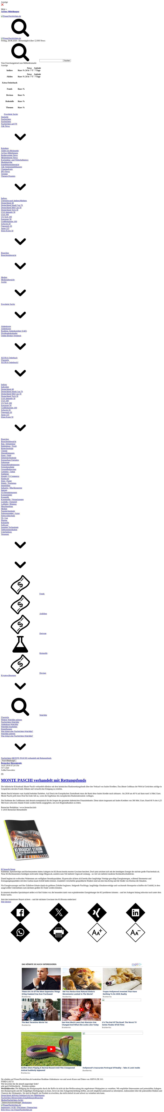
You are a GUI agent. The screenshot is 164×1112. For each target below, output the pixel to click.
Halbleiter (5, 474)
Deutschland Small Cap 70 (12, 205)
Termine (4, 174)
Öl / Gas (4, 518)
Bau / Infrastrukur (8, 444)
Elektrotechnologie (8, 458)
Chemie (4, 451)
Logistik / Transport (9, 502)
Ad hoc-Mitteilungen (10, 11)
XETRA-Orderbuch (9, 358)
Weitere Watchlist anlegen (11, 720)
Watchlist (43, 715)
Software (4, 525)
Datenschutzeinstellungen (11, 1103)
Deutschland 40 (7, 203)
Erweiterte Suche (11, 114)
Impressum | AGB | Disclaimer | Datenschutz (19, 1107)
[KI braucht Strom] (25, 867)
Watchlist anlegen (8, 734)
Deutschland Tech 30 (9, 210)
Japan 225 (5, 228)
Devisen (42, 673)
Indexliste (5, 387)
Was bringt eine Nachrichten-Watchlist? (17, 731)
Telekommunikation (9, 529)
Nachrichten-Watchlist (10, 722)
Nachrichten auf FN (9, 124)
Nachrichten (6, 119)
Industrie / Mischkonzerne (11, 488)
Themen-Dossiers (8, 176)
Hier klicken (6, 902)
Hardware (5, 478)
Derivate (42, 633)
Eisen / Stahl (6, 455)
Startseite (4, 117)
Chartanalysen (7, 169)
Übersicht (5, 360)
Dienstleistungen (7, 453)
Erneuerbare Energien (10, 460)
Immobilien (5, 485)
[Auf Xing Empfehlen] (97, 921)
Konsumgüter (6, 495)
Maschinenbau (7, 506)
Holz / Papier (6, 481)
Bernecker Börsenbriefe (17, 810)
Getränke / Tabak (8, 472)
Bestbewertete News (9, 155)
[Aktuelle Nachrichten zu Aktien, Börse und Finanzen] (11, 16)
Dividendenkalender (9, 333)
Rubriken (5, 148)
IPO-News (5, 171)
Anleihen (43, 613)
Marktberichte (6, 162)
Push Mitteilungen (8, 761)
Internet (4, 490)
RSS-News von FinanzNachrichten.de (16, 1110)
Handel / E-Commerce (10, 476)
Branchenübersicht (8, 255)
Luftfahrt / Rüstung (9, 504)
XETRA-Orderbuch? (9, 362)
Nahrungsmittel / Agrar (10, 513)
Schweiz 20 (6, 224)
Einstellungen (6, 729)
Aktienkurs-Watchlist (9, 724)
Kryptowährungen (8, 675)
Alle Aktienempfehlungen (11, 167)
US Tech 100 (6, 217)
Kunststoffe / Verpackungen (12, 499)
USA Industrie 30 (8, 212)
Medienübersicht (7, 280)
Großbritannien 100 (9, 221)
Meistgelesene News (9, 158)
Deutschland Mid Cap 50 (11, 207)
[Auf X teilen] (58, 921)
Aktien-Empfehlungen (26, 1098)
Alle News (5, 126)
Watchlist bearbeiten (9, 727)
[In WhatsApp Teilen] (20, 941)
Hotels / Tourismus (8, 483)
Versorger (5, 534)
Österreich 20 (6, 226)
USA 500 (5, 214)
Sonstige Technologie (9, 527)
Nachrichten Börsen (9, 1098)
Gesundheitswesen (8, 469)
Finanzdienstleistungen (10, 465)
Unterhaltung (6, 532)
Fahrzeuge (5, 462)
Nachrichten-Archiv (15, 1100)
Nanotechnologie (8, 511)
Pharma (4, 520)
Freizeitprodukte (7, 467)
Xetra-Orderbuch (21, 1095)
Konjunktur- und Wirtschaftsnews (14, 160)
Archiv (4, 282)
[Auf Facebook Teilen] (20, 921)
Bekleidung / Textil (9, 446)
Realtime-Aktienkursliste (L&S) (14, 331)
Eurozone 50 (6, 219)
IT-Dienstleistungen (9, 492)
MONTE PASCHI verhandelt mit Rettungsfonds (43, 780)
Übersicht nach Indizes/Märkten (14, 201)
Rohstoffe (5, 523)
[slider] (5, 772)
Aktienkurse (6, 326)
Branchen (5, 253)
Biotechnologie (7, 448)
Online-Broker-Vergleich (11, 336)
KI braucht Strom (8, 869)
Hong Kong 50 (7, 231)
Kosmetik (5, 497)
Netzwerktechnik (8, 516)
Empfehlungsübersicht (10, 164)
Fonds (41, 594)
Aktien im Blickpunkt (10, 151)
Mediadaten (27, 1102)
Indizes (4, 198)
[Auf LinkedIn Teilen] (135, 921)
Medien (4, 277)
